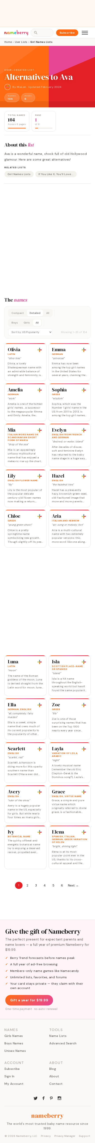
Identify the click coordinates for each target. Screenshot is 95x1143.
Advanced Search (63, 1043)
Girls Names (13, 1036)
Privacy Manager (64, 1136)
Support (84, 1136)
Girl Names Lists (19, 174)
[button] (47, 322)
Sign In (9, 1076)
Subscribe (67, 32)
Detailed (35, 313)
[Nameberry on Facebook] (43, 1098)
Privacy (46, 1136)
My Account (13, 1084)
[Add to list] (39, 349)
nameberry (47, 1115)
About (54, 1076)
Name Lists (57, 1036)
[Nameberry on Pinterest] (51, 1098)
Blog (52, 1069)
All (47, 313)
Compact (17, 313)
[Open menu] (85, 33)
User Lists (21, 41)
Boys (14, 322)
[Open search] (42, 33)
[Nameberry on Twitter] (35, 1098)
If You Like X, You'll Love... (56, 174)
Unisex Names (15, 1051)
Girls (27, 322)
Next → (73, 885)
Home (8, 41)
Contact (56, 1084)
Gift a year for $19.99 (29, 1000)
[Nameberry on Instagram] (59, 1098)
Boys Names (13, 1043)
